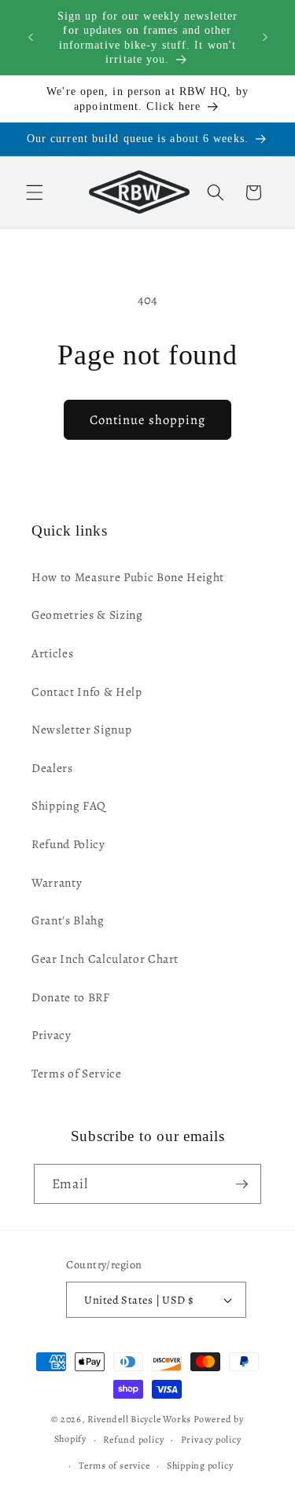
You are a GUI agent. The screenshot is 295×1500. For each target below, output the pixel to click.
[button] (34, 192)
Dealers (52, 767)
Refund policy (133, 1439)
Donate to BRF (70, 997)
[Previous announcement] (30, 37)
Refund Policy (68, 844)
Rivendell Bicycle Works (139, 1419)
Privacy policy (211, 1439)
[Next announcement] (265, 37)
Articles (52, 653)
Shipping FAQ (68, 805)
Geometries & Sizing (87, 614)
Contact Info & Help (86, 691)
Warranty (56, 882)
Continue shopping (148, 420)
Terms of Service (76, 1073)
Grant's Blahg (68, 920)
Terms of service (114, 1465)
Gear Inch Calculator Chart (105, 958)
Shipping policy (200, 1465)
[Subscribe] (241, 1184)
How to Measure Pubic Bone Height (127, 577)
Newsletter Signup (81, 729)
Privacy (51, 1034)
